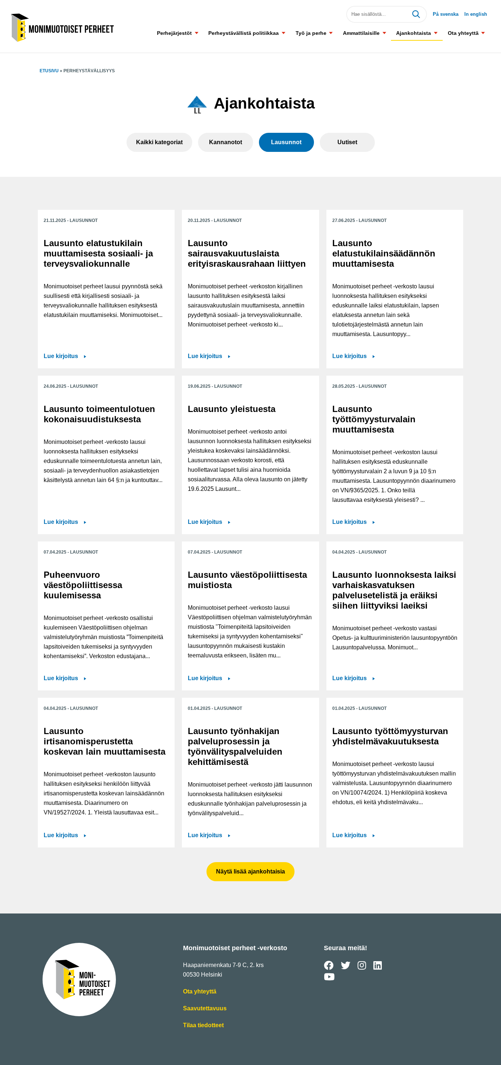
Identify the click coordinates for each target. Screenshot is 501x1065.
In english (475, 14)
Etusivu (49, 70)
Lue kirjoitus (65, 357)
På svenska (445, 14)
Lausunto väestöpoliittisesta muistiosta (247, 580)
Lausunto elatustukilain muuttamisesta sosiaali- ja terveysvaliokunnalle (98, 253)
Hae (416, 14)
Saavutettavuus (205, 1009)
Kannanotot (225, 142)
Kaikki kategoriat (159, 142)
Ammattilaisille (361, 33)
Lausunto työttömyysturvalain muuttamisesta (374, 419)
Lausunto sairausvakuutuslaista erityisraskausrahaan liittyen (247, 253)
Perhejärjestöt (174, 33)
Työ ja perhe (311, 33)
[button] (196, 32)
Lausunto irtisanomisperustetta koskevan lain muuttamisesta (104, 741)
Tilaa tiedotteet (203, 1026)
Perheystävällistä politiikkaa (243, 33)
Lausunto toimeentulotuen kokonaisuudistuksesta (99, 414)
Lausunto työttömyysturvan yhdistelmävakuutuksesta (390, 736)
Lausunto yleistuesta (231, 409)
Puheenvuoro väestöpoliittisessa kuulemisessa (83, 585)
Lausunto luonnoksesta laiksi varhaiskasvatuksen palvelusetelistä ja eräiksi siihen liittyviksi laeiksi (394, 590)
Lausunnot (286, 142)
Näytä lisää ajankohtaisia (250, 871)
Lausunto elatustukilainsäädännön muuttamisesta (383, 253)
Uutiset (347, 142)
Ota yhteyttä (463, 33)
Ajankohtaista (413, 33)
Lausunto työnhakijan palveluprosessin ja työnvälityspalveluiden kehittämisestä (235, 746)
